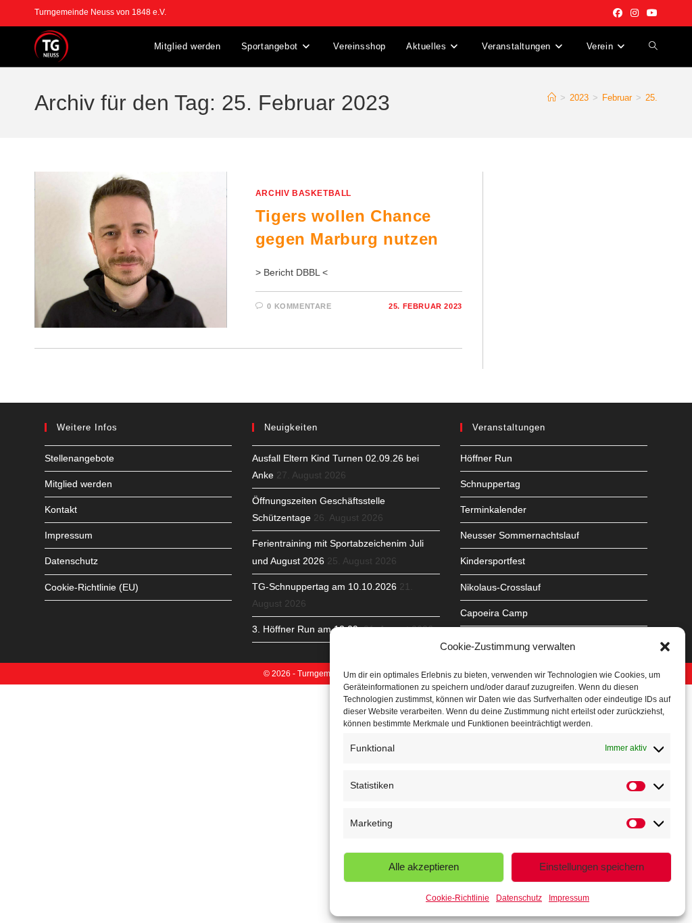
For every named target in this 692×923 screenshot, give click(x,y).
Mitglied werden (78, 483)
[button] (665, 646)
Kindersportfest (492, 560)
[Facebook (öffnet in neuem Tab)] (617, 13)
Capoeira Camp (494, 612)
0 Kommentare (299, 306)
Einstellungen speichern (591, 866)
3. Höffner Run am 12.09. (306, 629)
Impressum (569, 898)
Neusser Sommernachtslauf (519, 535)
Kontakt (61, 509)
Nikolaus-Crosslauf (500, 587)
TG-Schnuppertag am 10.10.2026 (324, 586)
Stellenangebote (79, 458)
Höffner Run (486, 458)
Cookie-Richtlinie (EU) (92, 587)
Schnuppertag (490, 483)
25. (651, 98)
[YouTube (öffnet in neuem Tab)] (650, 13)
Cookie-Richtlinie (457, 898)
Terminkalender (493, 509)
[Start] (551, 98)
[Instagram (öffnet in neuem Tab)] (634, 13)
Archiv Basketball (303, 193)
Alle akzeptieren (424, 866)
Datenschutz (519, 898)
